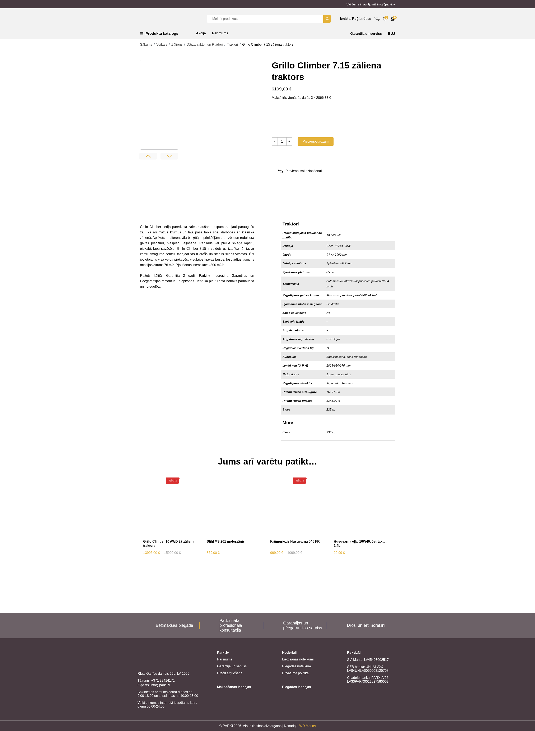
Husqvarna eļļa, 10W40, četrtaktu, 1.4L (360, 543)
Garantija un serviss (366, 33)
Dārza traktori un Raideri (205, 44)
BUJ (391, 33)
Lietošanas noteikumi (298, 659)
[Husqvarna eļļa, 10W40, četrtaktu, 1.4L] (362, 507)
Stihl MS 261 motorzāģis (226, 541)
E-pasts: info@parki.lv (154, 685)
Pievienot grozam (316, 141)
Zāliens (176, 44)
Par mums (220, 33)
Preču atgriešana (229, 673)
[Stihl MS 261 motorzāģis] (235, 507)
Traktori (232, 44)
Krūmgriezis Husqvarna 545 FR (295, 541)
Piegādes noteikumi (297, 666)
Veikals (161, 44)
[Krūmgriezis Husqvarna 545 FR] (299, 507)
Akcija (201, 33)
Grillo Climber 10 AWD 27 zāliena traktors (168, 543)
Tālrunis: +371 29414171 (156, 680)
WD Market (307, 726)
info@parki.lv (386, 4)
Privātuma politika (295, 673)
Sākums (146, 44)
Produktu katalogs (161, 33)
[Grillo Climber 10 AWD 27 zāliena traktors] (172, 507)
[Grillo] (287, 119)
